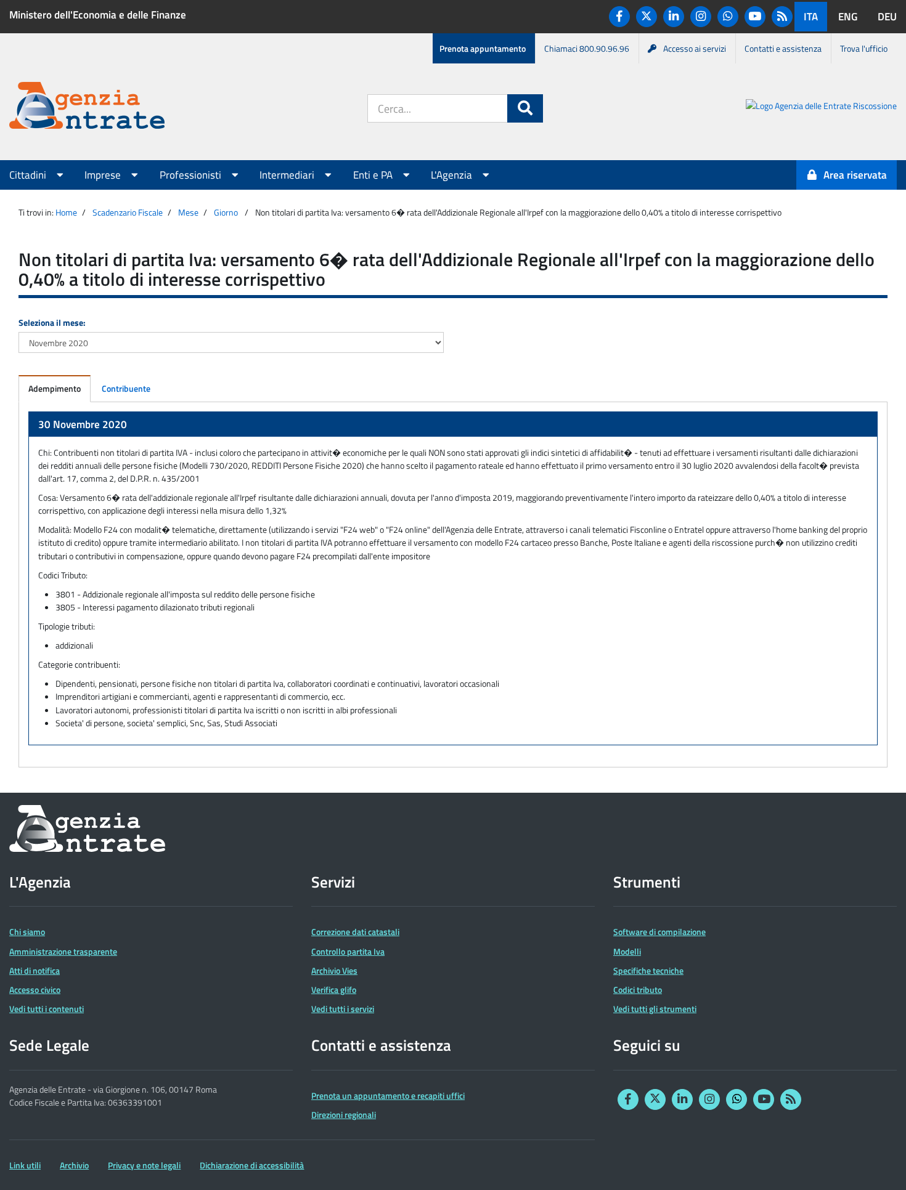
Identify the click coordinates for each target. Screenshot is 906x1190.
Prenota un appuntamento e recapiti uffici (388, 1095)
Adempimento (54, 388)
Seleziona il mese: (52, 322)
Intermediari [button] (288, 175)
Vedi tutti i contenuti (46, 1008)
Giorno (226, 212)
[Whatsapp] (727, 16)
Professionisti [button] (192, 175)
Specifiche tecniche (648, 970)
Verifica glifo (333, 989)
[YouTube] (755, 16)
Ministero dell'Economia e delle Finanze (97, 15)
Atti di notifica (34, 970)
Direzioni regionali (343, 1114)
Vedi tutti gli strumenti (654, 1008)
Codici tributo (637, 989)
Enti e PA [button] (374, 175)
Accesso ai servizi (694, 48)
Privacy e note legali (144, 1165)
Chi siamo (27, 931)
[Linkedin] (673, 16)
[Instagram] (700, 16)
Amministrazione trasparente (63, 951)
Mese (188, 212)
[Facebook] (619, 16)
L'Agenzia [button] (453, 175)
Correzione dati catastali (355, 931)
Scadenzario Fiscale (127, 212)
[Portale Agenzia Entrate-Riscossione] (821, 107)
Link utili (25, 1165)
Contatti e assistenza (783, 48)
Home (66, 212)
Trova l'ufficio (864, 48)
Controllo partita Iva (348, 951)
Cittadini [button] (29, 175)
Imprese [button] (103, 175)
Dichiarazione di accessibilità (252, 1165)
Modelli (627, 951)
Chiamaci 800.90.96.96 (586, 48)
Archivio (74, 1165)
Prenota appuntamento (482, 48)
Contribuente (126, 388)
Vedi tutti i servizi (342, 1008)
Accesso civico (34, 989)
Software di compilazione (659, 931)
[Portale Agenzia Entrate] (87, 107)
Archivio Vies (334, 970)
